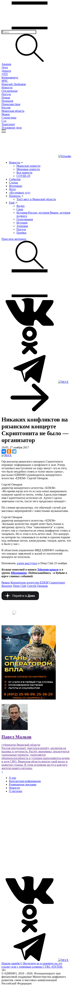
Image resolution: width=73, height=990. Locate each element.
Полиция (7, 100)
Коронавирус (9, 77)
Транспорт (8, 124)
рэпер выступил (27, 563)
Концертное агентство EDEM (29, 582)
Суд (3, 120)
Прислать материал (13, 239)
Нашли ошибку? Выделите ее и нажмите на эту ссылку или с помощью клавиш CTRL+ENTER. (32, 965)
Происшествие (10, 104)
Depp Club (19, 585)
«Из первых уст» (20, 192)
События (14, 179)
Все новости (24, 172)
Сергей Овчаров (37, 585)
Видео (20, 206)
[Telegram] (14, 451)
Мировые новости (28, 169)
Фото (12, 189)
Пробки (21, 232)
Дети (4, 67)
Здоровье (22, 226)
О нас (12, 777)
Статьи (13, 182)
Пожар (5, 97)
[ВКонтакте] (3, 451)
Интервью (15, 185)
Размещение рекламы (22, 784)
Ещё (12, 202)
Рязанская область (12, 110)
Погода (6, 94)
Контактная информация (25, 781)
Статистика (8, 117)
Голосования (24, 219)
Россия (5, 107)
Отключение (9, 90)
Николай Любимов (13, 84)
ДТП (4, 74)
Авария (6, 64)
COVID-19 (23, 175)
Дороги (6, 70)
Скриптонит (57, 582)
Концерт (6, 585)
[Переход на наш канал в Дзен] (20, 599)
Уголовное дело (11, 127)
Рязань (5, 114)
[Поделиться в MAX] (6, 455)
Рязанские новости (28, 165)
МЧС (4, 80)
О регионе (15, 791)
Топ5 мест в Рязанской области (36, 199)
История (21, 222)
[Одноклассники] (9, 451)
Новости (7, 87)
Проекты (15, 195)
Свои (19, 209)
